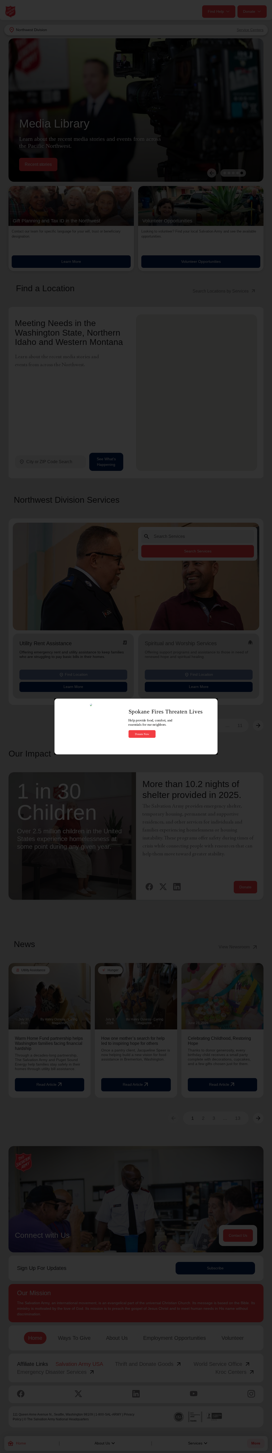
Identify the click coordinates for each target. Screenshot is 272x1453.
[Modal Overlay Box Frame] (136, 727)
